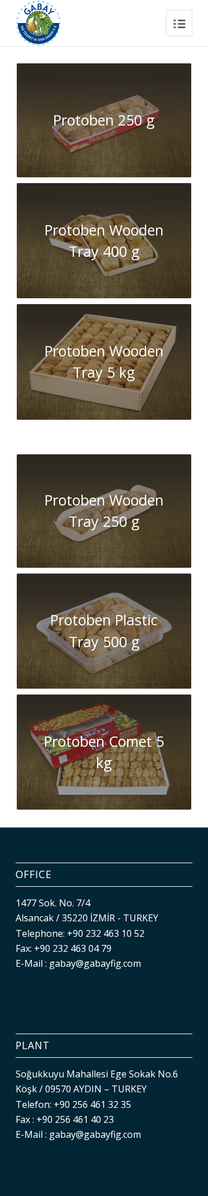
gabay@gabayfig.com (95, 963)
